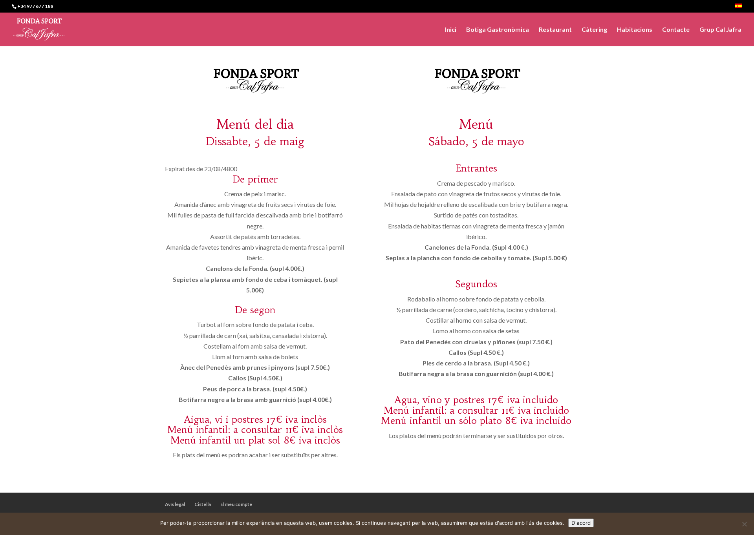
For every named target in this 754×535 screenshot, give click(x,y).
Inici (450, 30)
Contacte (676, 30)
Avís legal (175, 504)
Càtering (594, 30)
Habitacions (634, 30)
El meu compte (236, 504)
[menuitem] (738, 8)
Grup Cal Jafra (720, 30)
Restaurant (555, 30)
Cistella (202, 504)
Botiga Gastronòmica (497, 30)
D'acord (581, 523)
